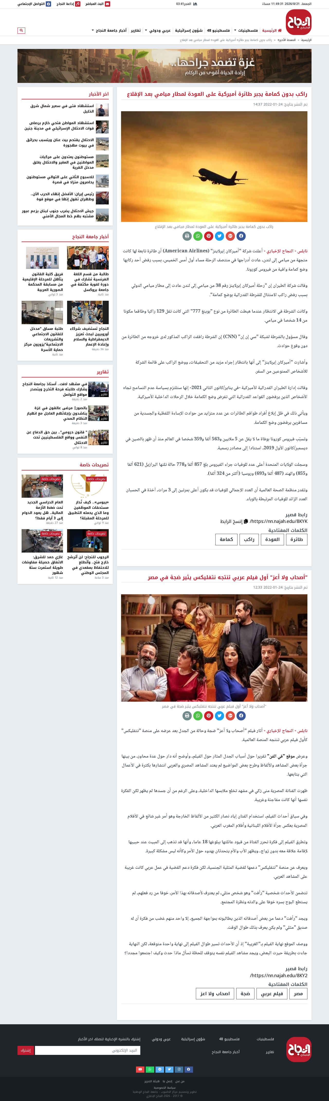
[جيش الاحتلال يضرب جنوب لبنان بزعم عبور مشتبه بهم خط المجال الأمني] (102, 214)
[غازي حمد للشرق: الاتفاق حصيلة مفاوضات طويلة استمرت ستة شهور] (42, 541)
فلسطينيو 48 (218, 31)
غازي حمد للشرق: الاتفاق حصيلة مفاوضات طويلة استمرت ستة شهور (42, 565)
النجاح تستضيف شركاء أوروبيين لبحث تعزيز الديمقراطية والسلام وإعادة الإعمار (89, 336)
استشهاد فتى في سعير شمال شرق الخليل (62, 109)
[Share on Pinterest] (208, 236)
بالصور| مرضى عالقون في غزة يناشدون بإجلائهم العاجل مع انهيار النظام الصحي (57, 413)
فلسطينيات (247, 31)
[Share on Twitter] (219, 236)
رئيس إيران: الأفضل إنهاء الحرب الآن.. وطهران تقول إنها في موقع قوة (62, 197)
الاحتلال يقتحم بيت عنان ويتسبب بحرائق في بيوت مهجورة (60, 142)
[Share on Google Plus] (230, 236)
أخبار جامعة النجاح (110, 31)
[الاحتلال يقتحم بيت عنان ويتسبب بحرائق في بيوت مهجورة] (102, 144)
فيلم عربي (272, 993)
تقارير (136, 31)
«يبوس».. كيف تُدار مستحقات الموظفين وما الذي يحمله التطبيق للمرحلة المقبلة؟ (88, 510)
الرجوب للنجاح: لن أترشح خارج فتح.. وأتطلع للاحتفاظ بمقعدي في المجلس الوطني (87, 565)
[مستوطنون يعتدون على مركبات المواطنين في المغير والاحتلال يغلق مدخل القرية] (102, 161)
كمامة (226, 539)
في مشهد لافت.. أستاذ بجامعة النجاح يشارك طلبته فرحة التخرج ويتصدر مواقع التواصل (54, 389)
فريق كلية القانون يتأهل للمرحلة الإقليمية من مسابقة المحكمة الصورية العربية (42, 282)
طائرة (296, 539)
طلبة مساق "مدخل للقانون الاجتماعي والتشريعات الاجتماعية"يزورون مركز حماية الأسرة (43, 339)
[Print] (187, 236)
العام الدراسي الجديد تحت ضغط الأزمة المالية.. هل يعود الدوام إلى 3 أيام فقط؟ (42, 510)
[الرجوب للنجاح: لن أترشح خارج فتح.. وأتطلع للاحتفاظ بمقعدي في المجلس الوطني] (87, 541)
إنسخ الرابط (232, 521)
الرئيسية (306, 40)
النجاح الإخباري (299, 22)
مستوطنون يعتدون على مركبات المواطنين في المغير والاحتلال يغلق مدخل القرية (63, 162)
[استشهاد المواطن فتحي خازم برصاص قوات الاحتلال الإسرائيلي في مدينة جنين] (102, 127)
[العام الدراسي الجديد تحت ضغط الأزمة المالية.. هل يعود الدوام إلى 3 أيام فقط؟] (42, 486)
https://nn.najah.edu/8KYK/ (278, 521)
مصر (298, 993)
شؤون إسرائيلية (189, 31)
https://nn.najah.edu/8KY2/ (278, 975)
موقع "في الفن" (281, 756)
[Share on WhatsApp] (198, 236)
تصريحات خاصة (94, 465)
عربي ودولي (159, 31)
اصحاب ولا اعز (215, 993)
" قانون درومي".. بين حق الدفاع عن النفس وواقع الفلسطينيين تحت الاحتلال (56, 437)
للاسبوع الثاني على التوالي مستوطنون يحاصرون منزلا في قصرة (60, 180)
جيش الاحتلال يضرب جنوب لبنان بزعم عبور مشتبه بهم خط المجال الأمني (58, 214)
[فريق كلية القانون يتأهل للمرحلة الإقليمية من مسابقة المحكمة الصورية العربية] (42, 258)
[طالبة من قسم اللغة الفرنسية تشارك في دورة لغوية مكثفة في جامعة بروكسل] (87, 258)
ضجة (245, 993)
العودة (272, 539)
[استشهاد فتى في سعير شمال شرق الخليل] (102, 110)
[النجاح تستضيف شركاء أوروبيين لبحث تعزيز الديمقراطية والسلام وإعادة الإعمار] (87, 312)
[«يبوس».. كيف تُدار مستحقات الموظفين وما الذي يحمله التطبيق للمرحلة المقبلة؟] (87, 486)
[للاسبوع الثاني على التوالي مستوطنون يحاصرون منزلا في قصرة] (102, 180)
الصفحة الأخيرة (287, 40)
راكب (249, 539)
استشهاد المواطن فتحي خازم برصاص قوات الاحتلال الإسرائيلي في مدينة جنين (59, 126)
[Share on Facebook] (241, 236)
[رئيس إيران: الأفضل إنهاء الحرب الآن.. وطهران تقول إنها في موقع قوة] (102, 197)
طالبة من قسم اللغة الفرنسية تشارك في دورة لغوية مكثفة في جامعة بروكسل (89, 282)
